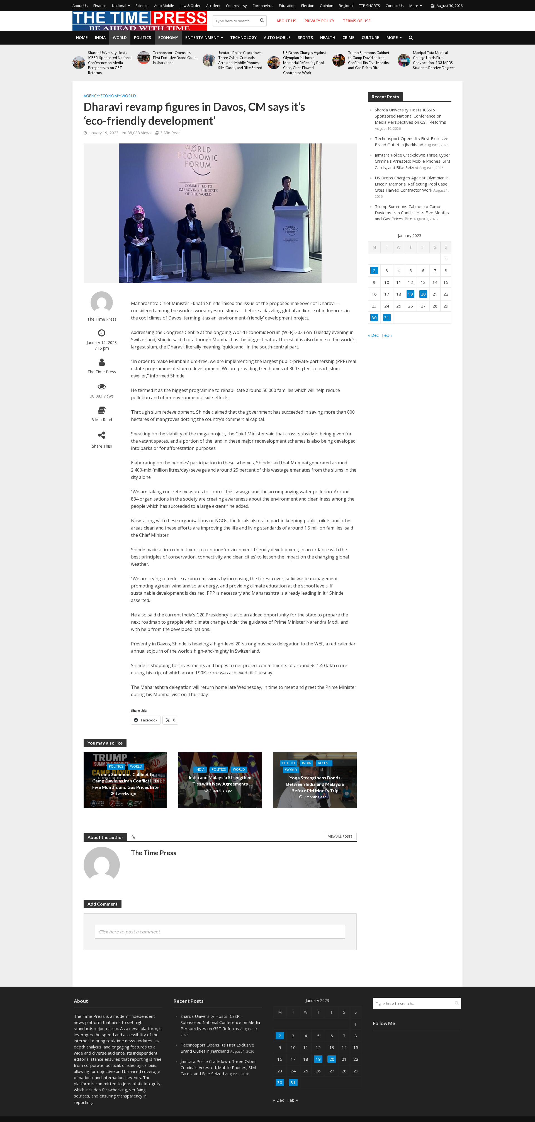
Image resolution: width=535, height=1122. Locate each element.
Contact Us (395, 5)
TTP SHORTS (369, 5)
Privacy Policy (319, 20)
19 (410, 294)
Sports (305, 37)
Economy (168, 37)
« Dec (373, 335)
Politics (142, 37)
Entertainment (202, 37)
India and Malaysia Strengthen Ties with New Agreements (220, 780)
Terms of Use (357, 20)
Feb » (387, 335)
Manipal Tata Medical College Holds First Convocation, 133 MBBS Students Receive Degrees (434, 60)
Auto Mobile (164, 5)
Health (327, 37)
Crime (348, 37)
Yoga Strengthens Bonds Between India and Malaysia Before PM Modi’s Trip (315, 784)
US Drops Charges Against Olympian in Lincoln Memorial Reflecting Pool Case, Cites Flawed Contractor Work (304, 62)
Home (82, 37)
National (119, 5)
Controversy (236, 5)
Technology (243, 37)
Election (307, 5)
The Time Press (101, 319)
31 (386, 317)
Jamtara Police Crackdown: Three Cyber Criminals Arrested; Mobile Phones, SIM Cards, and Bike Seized (240, 60)
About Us (80, 5)
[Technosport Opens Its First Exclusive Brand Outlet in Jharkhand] (143, 57)
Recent (324, 763)
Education (287, 5)
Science (142, 5)
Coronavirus (262, 5)
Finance (99, 5)
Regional (346, 5)
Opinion (326, 5)
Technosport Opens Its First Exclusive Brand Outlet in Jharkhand (175, 57)
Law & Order (190, 5)
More (413, 5)
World (120, 37)
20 (423, 294)
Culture (370, 37)
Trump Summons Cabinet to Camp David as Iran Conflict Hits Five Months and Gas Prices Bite (368, 60)
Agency (91, 95)
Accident (213, 5)
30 (374, 317)
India (100, 37)
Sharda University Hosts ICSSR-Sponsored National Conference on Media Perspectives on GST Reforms (110, 62)
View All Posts (340, 836)
